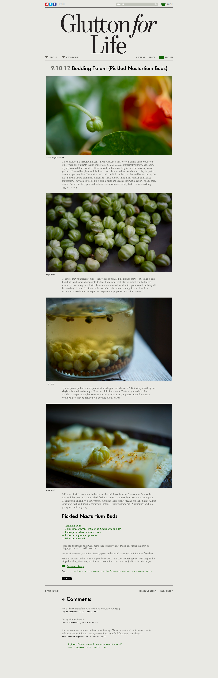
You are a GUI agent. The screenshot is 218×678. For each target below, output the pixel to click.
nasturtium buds (128, 571)
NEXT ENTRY (166, 591)
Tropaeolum (115, 571)
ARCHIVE (140, 57)
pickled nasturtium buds (94, 571)
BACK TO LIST (52, 591)
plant (107, 571)
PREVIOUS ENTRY (148, 591)
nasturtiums (140, 571)
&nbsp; (165, 4)
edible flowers (77, 571)
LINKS (152, 57)
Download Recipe (75, 566)
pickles (149, 571)
